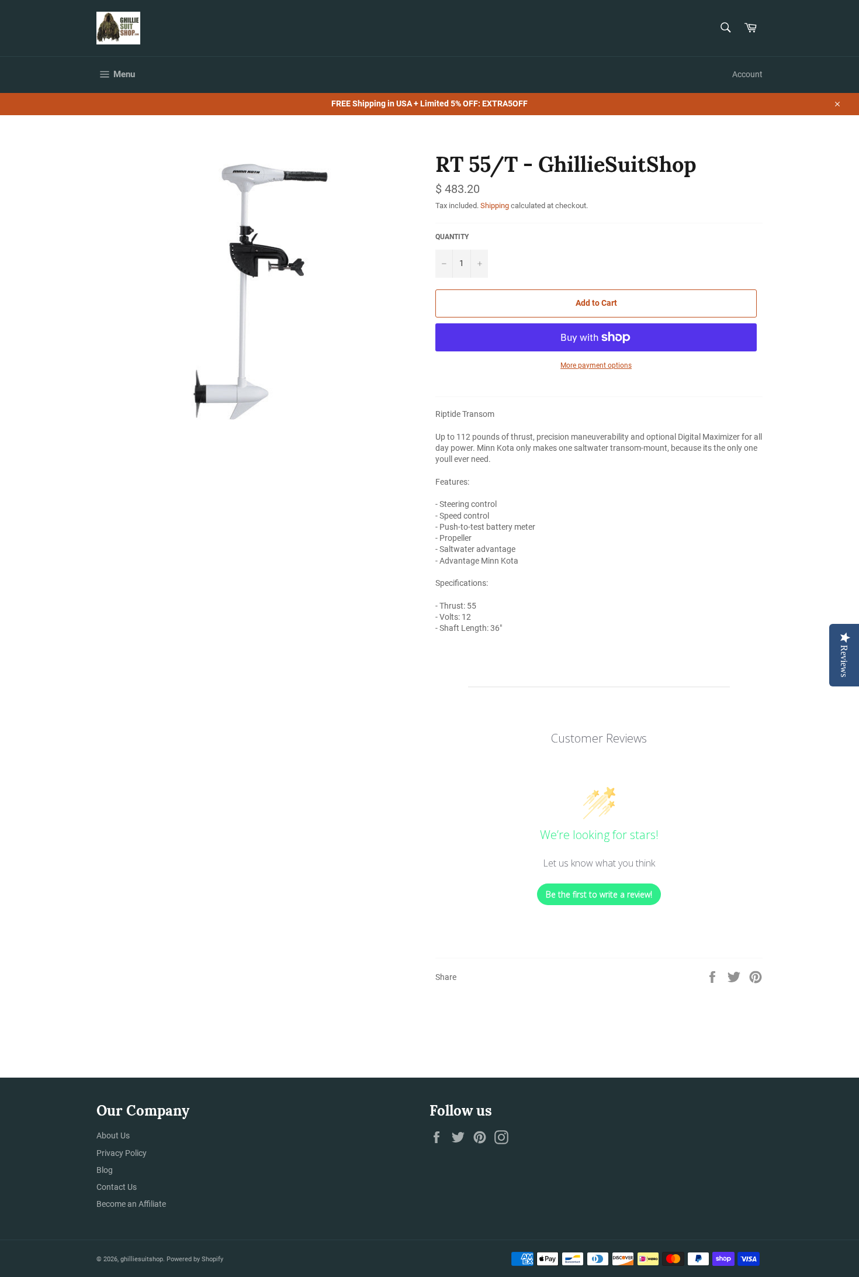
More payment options (596, 365)
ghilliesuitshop (141, 1259)
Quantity (452, 237)
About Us (113, 1135)
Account (747, 74)
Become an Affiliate (131, 1204)
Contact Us (116, 1187)
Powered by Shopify (195, 1259)
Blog (104, 1170)
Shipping (494, 205)
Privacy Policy (121, 1153)
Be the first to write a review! (599, 894)
